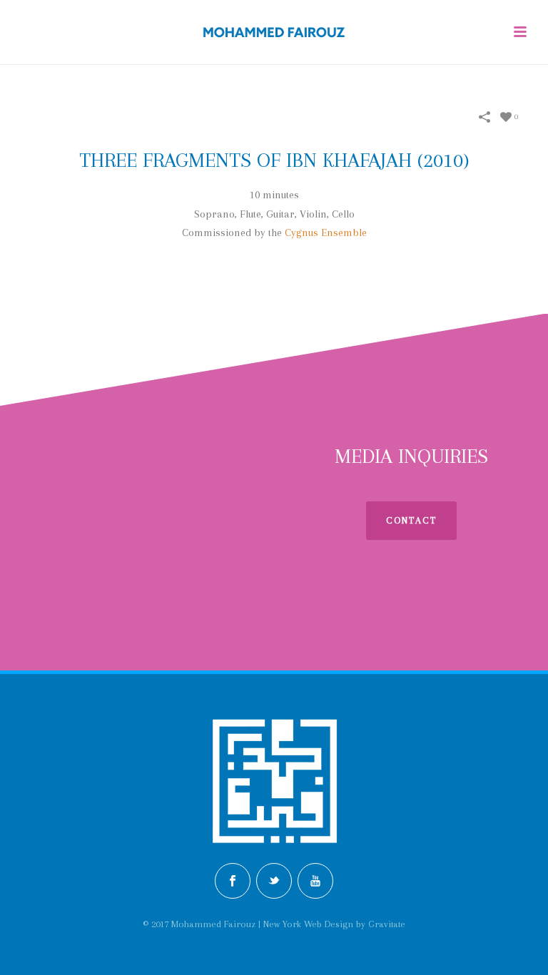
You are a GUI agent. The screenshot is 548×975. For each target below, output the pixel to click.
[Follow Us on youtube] (315, 881)
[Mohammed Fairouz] (274, 32)
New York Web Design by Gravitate (334, 924)
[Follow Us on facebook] (232, 881)
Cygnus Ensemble (326, 232)
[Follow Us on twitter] (274, 881)
